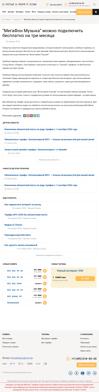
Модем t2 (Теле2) (13, 225)
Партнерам (85, 343)
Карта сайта (85, 351)
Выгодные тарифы (49, 338)
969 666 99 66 (15, 270)
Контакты (74, 12)
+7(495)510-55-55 (76, 3)
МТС (4, 12)
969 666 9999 (14, 283)
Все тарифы (47, 343)
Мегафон (20, 12)
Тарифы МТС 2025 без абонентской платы (25, 214)
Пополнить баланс (10, 347)
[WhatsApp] (34, 115)
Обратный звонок (86, 365)
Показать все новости (48, 160)
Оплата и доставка (60, 12)
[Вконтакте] (24, 115)
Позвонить (45, 283)
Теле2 (27, 12)
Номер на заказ (84, 12)
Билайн (11, 12)
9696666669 (13, 302)
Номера (6, 334)
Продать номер (44, 12)
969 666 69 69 (15, 290)
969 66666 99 (14, 296)
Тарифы (45, 334)
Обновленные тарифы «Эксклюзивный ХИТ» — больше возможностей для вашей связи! (49, 139)
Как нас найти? (56, 4)
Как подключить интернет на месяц (22, 204)
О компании (86, 334)
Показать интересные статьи (48, 255)
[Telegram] (38, 115)
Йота (34, 12)
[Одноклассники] (28, 115)
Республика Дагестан (22, 358)
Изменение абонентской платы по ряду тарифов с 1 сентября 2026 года (40, 129)
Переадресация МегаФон (17, 235)
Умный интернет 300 (70, 270)
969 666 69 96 (15, 277)
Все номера (7, 338)
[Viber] (31, 115)
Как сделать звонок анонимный (20, 245)
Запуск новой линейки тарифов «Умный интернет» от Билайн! (35, 149)
